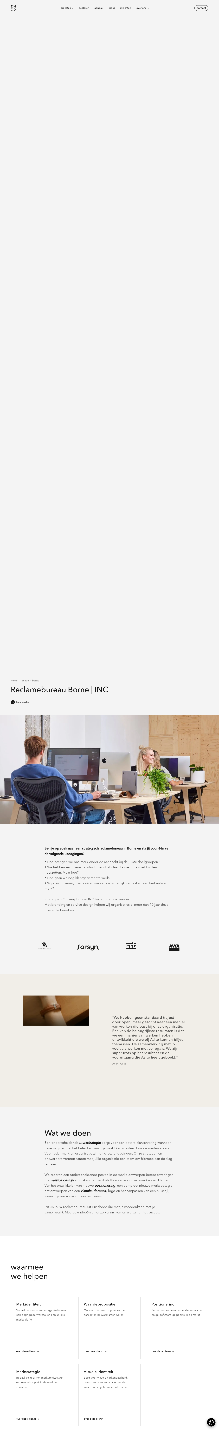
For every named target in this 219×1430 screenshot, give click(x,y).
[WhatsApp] (211, 1422)
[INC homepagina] (13, 8)
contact (201, 8)
